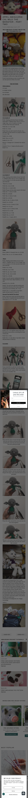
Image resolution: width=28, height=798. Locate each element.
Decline (13, 791)
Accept (13, 787)
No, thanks (18, 406)
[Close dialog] (26, 391)
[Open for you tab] (23, 793)
